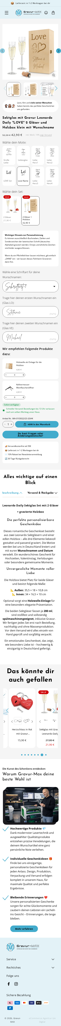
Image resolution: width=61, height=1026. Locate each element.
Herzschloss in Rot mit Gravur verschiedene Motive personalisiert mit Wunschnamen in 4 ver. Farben (16, 732)
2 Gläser (7, 217)
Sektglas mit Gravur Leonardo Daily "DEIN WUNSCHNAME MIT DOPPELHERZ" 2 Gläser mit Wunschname (44, 732)
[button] (6, 12)
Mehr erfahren (24, 928)
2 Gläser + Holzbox (27, 218)
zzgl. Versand (46, 134)
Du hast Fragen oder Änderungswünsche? (30, 434)
